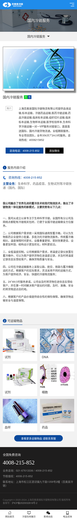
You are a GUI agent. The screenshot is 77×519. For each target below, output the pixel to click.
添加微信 (54, 150)
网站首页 (9, 516)
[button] (34, 87)
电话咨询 (67, 516)
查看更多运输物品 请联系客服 (38, 438)
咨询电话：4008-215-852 (24, 150)
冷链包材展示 (29, 516)
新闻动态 (48, 516)
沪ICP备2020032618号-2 (24, 502)
